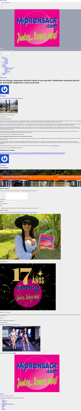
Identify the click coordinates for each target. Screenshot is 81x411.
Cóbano (6, 59)
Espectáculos (4, 66)
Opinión (6, 63)
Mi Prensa (2, 48)
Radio (3, 406)
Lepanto (6, 60)
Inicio (3, 57)
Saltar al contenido (3, 0)
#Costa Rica (8, 98)
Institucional (4, 400)
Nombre (2, 201)
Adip (3, 402)
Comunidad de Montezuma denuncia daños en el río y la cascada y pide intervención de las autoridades (20, 172)
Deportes (4, 65)
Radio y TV (7, 72)
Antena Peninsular (3, 77)
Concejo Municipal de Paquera (8, 404)
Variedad (6, 69)
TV (3, 407)
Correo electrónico (4, 203)
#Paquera (16, 98)
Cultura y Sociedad (8, 68)
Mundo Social (7, 71)
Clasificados (4, 73)
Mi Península (4, 58)
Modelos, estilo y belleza (9, 67)
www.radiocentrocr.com (54, 145)
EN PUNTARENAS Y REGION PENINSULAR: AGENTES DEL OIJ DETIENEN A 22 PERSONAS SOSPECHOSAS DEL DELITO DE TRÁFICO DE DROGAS (32, 153)
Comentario (2, 199)
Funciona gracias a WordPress (6, 397)
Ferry (3, 408)
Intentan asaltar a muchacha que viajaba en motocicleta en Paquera (13, 178)
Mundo (3, 405)
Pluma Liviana (5, 62)
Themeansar (21, 397)
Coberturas (4, 403)
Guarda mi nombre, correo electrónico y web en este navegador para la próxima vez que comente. (19, 208)
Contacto (4, 409)
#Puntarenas (20, 98)
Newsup (16, 397)
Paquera (6, 61)
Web (1, 205)
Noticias (3, 64)
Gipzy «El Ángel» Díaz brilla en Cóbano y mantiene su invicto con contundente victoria (17, 183)
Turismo (3, 74)
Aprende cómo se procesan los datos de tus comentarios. (26, 212)
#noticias (12, 98)
